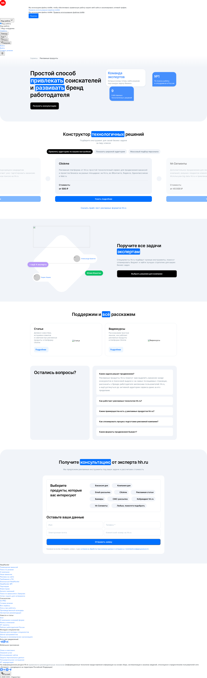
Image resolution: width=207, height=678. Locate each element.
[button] (2, 45)
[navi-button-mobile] (2, 54)
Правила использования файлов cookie (68, 12)
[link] (4, 39)
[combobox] (5, 674)
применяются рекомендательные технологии (47, 664)
